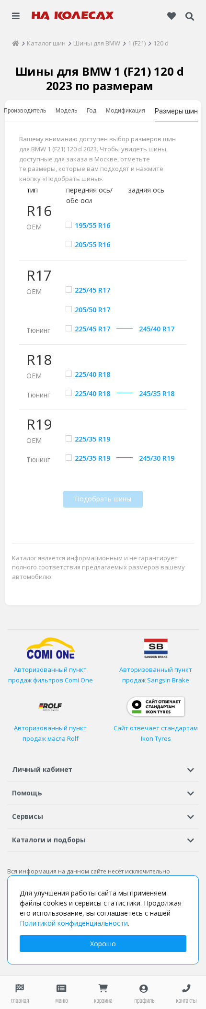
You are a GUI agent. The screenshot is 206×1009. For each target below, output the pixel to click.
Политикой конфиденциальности (74, 923)
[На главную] (73, 15)
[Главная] (15, 43)
